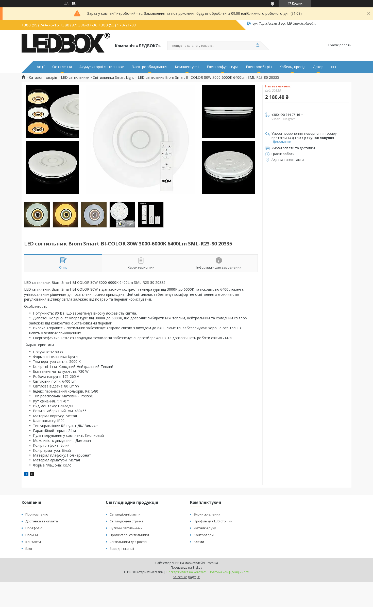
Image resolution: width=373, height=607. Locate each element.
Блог (28, 548)
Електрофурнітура (222, 67)
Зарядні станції (122, 548)
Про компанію (36, 514)
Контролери (204, 535)
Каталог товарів (43, 77)
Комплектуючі (187, 67)
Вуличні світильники (126, 528)
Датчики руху (205, 528)
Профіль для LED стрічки (213, 521)
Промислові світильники (129, 535)
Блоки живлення (207, 514)
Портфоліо (33, 528)
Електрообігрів (259, 67)
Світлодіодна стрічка (127, 521)
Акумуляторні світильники (101, 67)
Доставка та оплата (41, 521)
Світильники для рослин (129, 541)
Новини (31, 535)
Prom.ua (212, 563)
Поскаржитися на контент (186, 572)
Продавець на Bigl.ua (186, 567)
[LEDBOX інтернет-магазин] (66, 45)
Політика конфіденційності (229, 572)
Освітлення (62, 67)
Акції (41, 67)
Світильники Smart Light (113, 77)
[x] (32, 474)
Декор (318, 67)
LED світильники (75, 77)
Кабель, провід (292, 67)
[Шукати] (257, 45)
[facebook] (26, 474)
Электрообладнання (149, 67)
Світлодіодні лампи (125, 514)
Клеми (199, 541)
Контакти (33, 541)
